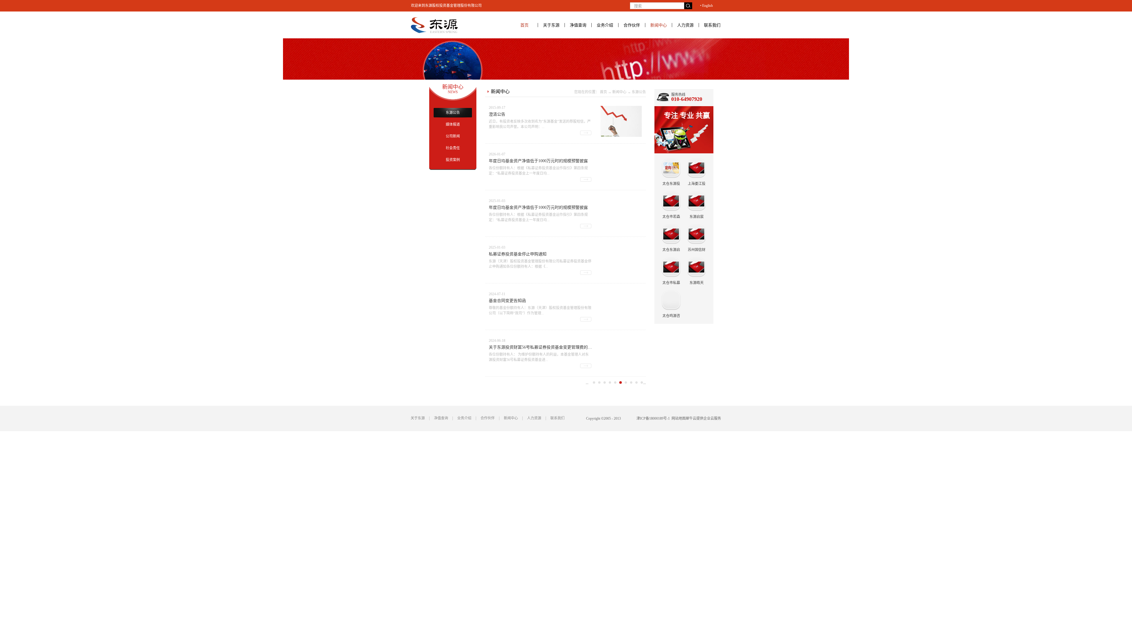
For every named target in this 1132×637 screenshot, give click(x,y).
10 (625, 382)
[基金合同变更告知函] (621, 294)
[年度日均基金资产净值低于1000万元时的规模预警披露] (621, 154)
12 (636, 382)
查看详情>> (585, 133)
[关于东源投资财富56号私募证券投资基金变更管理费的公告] (621, 341)
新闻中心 (619, 92)
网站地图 (678, 418)
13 (641, 382)
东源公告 (639, 92)
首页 (524, 25)
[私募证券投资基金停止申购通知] (621, 248)
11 (631, 382)
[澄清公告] (621, 108)
